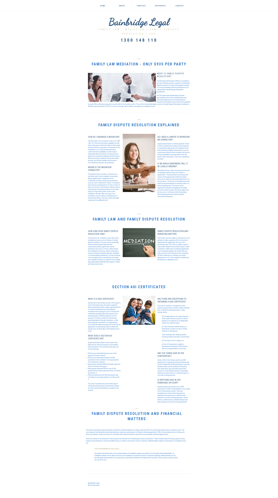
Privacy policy (94, 485)
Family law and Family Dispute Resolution (139, 219)
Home (102, 6)
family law (186, 83)
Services (141, 6)
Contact (179, 6)
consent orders (169, 190)
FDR (152, 33)
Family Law (109, 29)
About (122, 6)
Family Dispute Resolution (121, 413)
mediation (106, 167)
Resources (160, 6)
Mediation (135, 29)
